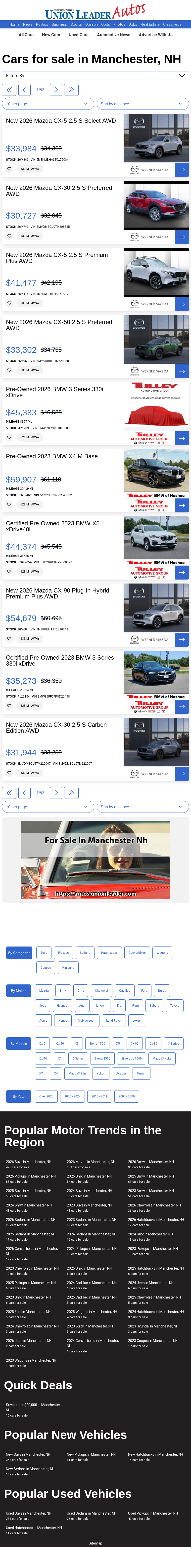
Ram (135, 1005)
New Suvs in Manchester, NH (28, 1457)
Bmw (63, 990)
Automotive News (113, 34)
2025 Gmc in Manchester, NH (89, 1271)
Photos (119, 24)
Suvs (44, 952)
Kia (119, 1005)
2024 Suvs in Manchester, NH (89, 1193)
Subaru (154, 1005)
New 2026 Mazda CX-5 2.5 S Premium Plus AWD (57, 258)
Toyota (174, 1005)
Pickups (63, 952)
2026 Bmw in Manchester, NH (151, 1164)
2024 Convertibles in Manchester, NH (93, 1346)
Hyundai (62, 1005)
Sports (76, 24)
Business (60, 24)
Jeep (42, 1005)
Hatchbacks (109, 952)
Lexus (137, 1020)
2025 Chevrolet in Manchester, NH (154, 1300)
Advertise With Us (156, 34)
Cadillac (124, 990)
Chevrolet (101, 990)
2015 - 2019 (100, 1096)
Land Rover (114, 1020)
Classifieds (172, 24)
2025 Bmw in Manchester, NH (151, 1179)
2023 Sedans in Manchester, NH (91, 1222)
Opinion (92, 24)
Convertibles (137, 952)
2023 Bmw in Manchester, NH (151, 1193)
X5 (118, 1043)
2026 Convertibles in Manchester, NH (32, 1254)
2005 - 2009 (127, 1096)
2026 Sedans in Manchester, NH (30, 1222)
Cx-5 (42, 1043)
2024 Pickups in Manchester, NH (92, 1251)
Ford (144, 990)
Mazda (44, 990)
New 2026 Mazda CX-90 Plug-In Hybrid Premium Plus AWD (57, 593)
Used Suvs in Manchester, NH (28, 1516)
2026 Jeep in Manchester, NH (28, 1343)
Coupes (46, 967)
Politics (42, 24)
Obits (106, 24)
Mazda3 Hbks (162, 1058)
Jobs (133, 24)
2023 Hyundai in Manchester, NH (153, 1328)
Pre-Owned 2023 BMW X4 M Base (52, 456)
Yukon (101, 1073)
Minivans (68, 967)
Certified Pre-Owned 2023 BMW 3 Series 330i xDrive (60, 661)
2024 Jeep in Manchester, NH (151, 1285)
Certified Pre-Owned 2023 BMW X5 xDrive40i (52, 526)
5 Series (78, 1058)
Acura (43, 1020)
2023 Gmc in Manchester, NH (28, 1300)
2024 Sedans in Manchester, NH (91, 1236)
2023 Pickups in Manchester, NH (153, 1251)
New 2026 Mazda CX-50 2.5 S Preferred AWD (59, 325)
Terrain (141, 1073)
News (28, 24)
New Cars (51, 34)
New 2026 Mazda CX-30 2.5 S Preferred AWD (59, 191)
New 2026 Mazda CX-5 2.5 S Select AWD (61, 121)
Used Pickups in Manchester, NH (153, 1516)
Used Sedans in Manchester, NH (91, 1516)
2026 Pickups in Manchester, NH (31, 1179)
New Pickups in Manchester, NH (91, 1457)
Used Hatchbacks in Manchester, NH (34, 1530)
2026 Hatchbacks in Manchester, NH (156, 1222)
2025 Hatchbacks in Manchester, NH (156, 1271)
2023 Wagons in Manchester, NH (31, 1363)
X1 (60, 1058)
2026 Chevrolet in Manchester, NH (154, 1207)
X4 (56, 1073)
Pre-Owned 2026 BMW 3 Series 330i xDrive (54, 392)
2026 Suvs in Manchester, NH (28, 1164)
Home (14, 24)
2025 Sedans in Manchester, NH (30, 1236)
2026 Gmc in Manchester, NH (89, 1179)
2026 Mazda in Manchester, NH (91, 1164)
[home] (95, 10)
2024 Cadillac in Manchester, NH (92, 1285)
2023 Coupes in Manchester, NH (153, 1343)
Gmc (81, 990)
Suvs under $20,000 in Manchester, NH (33, 1410)
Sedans (85, 952)
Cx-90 (135, 1043)
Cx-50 (60, 1043)
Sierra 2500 (102, 1058)
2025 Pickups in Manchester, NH (31, 1285)
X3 (77, 1043)
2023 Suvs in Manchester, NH (89, 1207)
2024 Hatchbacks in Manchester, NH (156, 1314)
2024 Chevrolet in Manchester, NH (32, 1328)
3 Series (173, 1043)
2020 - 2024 (72, 1096)
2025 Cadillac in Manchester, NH (92, 1300)
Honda (62, 1020)
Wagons (162, 952)
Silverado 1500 (131, 1058)
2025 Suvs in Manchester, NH (28, 1193)
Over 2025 (46, 1096)
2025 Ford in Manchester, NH (28, 1314)
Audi (82, 1005)
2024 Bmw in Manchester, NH (29, 1207)
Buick (162, 990)
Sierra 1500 (97, 1043)
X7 (41, 1073)
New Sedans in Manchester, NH (30, 1471)
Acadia (121, 1073)
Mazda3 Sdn (77, 1073)
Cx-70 (43, 1058)
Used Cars (79, 34)
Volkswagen (86, 1020)
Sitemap (95, 1543)
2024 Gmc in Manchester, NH (150, 1236)
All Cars (26, 34)
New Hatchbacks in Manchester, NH (155, 1457)
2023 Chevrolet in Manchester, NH (32, 1271)
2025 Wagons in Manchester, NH (92, 1314)
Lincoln (101, 1005)
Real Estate (151, 24)
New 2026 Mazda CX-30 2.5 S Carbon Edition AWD (56, 728)
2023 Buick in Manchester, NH (90, 1328)
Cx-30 (153, 1043)
